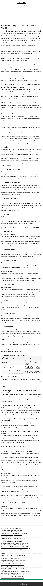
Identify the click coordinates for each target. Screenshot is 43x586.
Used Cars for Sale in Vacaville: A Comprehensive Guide (13, 560)
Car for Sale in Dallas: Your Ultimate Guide (10, 558)
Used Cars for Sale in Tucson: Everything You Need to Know (14, 557)
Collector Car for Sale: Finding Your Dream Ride (11, 530)
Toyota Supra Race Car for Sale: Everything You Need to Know (14, 533)
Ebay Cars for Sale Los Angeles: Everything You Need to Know (14, 543)
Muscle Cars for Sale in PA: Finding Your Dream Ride (12, 578)
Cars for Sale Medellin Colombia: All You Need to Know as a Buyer (15, 548)
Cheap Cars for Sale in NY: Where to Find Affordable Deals (13, 566)
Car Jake (21, 2)
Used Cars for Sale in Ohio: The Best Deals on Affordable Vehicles (15, 571)
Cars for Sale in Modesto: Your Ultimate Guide (11, 563)
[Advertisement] (21, 14)
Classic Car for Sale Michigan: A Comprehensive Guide (13, 544)
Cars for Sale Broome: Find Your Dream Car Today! (12, 549)
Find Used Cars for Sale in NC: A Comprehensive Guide (13, 568)
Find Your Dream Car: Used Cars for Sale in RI (11, 573)
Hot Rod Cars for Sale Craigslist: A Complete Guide (12, 541)
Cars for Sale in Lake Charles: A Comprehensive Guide (12, 576)
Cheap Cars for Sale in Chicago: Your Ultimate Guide (12, 565)
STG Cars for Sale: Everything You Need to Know (11, 535)
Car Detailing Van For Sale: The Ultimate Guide (11, 528)
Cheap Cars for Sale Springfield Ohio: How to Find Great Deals (14, 546)
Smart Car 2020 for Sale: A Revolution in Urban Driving (13, 536)
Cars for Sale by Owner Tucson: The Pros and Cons (12, 531)
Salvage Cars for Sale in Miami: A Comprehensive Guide (13, 570)
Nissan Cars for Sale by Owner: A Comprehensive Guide (13, 538)
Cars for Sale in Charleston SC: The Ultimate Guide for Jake (14, 574)
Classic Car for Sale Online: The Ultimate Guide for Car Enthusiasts (15, 526)
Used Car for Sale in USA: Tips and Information (11, 561)
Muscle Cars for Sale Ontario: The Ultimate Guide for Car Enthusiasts (16, 539)
